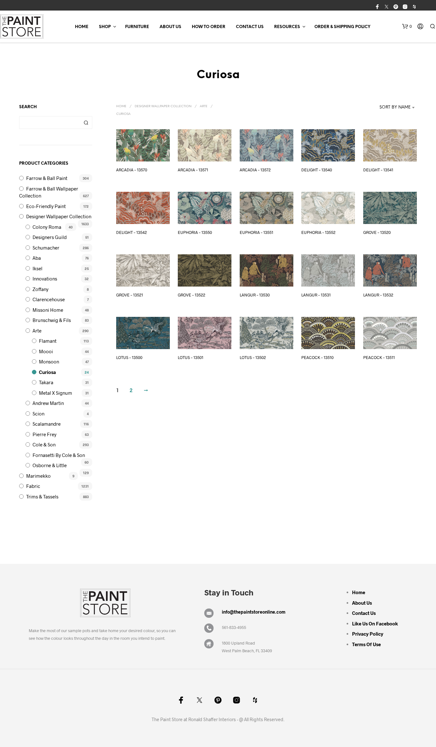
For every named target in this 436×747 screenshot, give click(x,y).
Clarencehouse (49, 299)
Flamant (47, 341)
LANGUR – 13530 (255, 294)
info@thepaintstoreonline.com (253, 612)
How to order (208, 27)
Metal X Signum (55, 393)
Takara (46, 382)
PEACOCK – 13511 (379, 357)
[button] (407, 26)
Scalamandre (47, 424)
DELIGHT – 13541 (378, 169)
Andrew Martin (48, 403)
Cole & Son (44, 444)
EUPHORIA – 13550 (195, 232)
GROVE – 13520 (377, 232)
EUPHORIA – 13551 (256, 232)
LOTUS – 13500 (129, 357)
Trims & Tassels (42, 496)
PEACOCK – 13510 (317, 357)
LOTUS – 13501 (190, 357)
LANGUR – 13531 (316, 294)
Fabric (33, 486)
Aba (37, 258)
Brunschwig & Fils (52, 320)
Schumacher (46, 247)
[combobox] (389, 107)
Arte (37, 330)
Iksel (37, 268)
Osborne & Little (50, 465)
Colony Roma (47, 227)
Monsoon (49, 361)
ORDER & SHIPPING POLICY (342, 27)
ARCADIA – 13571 (193, 169)
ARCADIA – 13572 (255, 169)
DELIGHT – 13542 (131, 232)
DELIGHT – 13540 (316, 169)
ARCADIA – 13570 (131, 169)
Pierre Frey (44, 434)
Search (85, 122)
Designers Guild (50, 237)
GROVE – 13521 (129, 294)
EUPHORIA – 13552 (318, 232)
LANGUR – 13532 (378, 294)
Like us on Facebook (375, 623)
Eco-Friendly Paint (46, 206)
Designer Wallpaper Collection (58, 216)
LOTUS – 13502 (253, 357)
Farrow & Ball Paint (46, 178)
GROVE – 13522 (191, 294)
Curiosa (47, 372)
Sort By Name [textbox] (395, 107)
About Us (170, 27)
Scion (38, 413)
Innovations (45, 278)
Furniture (137, 27)
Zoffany (41, 289)
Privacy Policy (367, 634)
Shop (105, 27)
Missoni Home (48, 310)
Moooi (46, 351)
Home (81, 27)
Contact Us (250, 27)
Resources (287, 27)
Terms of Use (366, 644)
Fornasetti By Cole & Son (59, 455)
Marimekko (38, 476)
